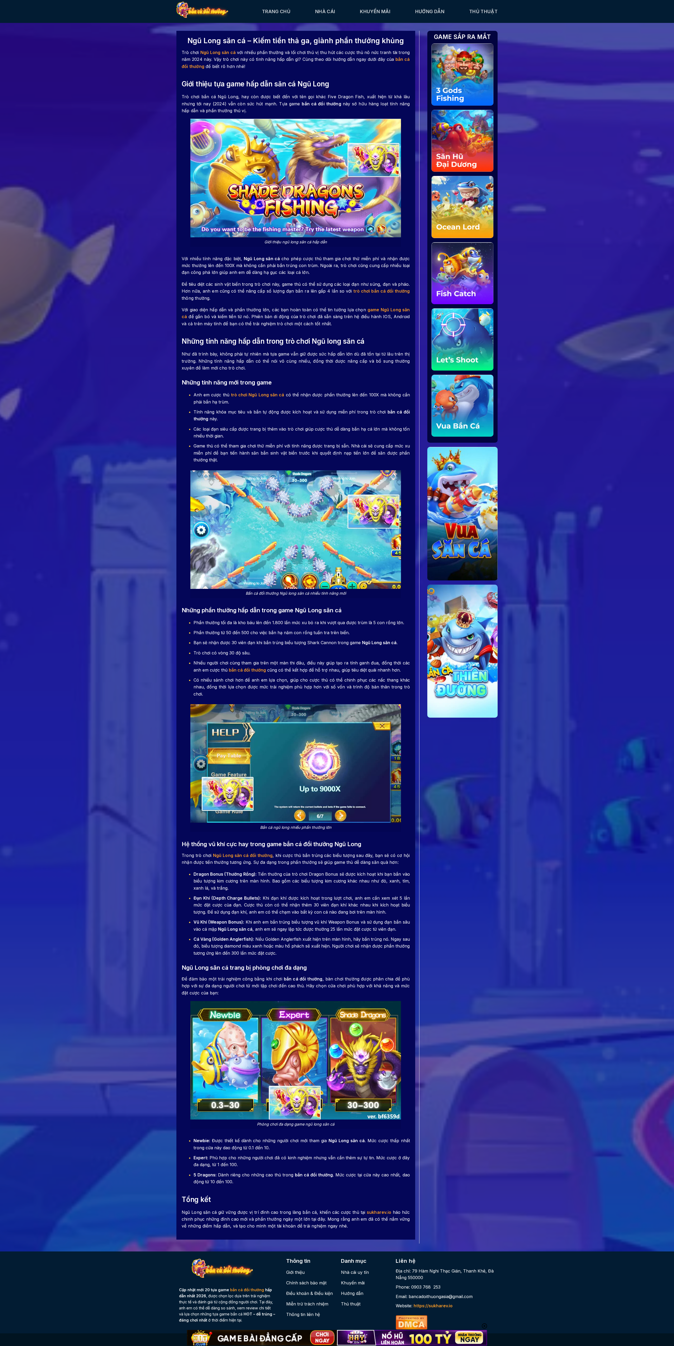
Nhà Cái (325, 11)
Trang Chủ (276, 11)
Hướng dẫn (429, 11)
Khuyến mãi (375, 11)
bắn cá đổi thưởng (247, 1290)
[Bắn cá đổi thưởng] (215, 11)
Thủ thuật (483, 11)
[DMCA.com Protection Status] (411, 1321)
